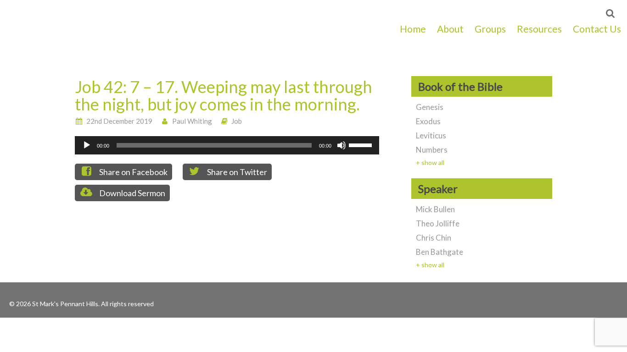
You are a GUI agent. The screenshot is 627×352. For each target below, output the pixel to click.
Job (236, 121)
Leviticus (431, 135)
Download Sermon (131, 193)
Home (413, 28)
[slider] (362, 144)
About (450, 28)
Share (133, 172)
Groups (490, 28)
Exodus (428, 121)
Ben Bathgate (439, 252)
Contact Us (597, 28)
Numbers (432, 149)
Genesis (429, 107)
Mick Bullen (435, 209)
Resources (539, 28)
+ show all (430, 162)
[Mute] (341, 145)
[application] (227, 145)
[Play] (86, 145)
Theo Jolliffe (437, 223)
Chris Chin (433, 237)
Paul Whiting (192, 121)
